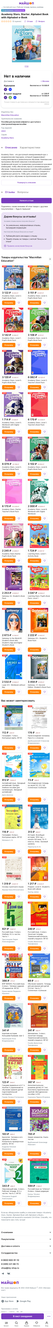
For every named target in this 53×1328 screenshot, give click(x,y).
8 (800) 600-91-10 (10, 1260)
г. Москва (45, 81)
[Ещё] (49, 1316)
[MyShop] (10, 1284)
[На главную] (26, 5)
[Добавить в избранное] (18, 303)
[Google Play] (24, 1301)
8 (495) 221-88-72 (10, 1264)
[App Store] (7, 1301)
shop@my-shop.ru (10, 1268)
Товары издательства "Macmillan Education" (21, 259)
